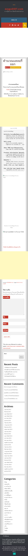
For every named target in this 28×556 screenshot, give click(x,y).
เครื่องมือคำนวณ (10, 282)
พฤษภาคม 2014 (8, 455)
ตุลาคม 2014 (7, 444)
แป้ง (5, 526)
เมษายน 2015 (7, 431)
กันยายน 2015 (7, 422)
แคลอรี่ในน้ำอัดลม (14, 392)
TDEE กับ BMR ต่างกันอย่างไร (11, 247)
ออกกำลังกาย (7, 513)
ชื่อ (4, 317)
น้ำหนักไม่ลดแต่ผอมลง (14, 395)
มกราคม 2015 (7, 438)
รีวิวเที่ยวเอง (6, 536)
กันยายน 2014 (7, 447)
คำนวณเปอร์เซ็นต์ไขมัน (12, 389)
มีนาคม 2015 (7, 433)
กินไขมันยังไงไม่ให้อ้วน (10, 376)
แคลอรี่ (4, 283)
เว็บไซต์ (5, 330)
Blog (5, 482)
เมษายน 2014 (7, 458)
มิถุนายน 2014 (7, 453)
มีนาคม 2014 (7, 460)
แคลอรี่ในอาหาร (8, 524)
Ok (14, 553)
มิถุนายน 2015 (7, 427)
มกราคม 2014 (7, 464)
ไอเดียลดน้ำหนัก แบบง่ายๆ (10, 371)
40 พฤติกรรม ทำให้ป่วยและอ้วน (12, 369)
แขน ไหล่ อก (7, 521)
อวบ (5, 398)
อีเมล (4, 323)
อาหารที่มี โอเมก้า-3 (9, 374)
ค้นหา (5, 353)
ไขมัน (5, 530)
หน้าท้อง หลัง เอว (8, 510)
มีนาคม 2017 (7, 411)
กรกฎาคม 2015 (8, 425)
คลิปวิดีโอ (6, 493)
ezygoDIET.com (14, 9)
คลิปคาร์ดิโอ (7, 488)
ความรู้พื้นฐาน (7, 495)
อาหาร (6, 515)
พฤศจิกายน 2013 (8, 469)
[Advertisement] (14, 42)
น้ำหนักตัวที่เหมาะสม (12, 398)
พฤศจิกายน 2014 (8, 442)
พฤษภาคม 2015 (8, 429)
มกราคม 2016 (7, 418)
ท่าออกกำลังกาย (8, 497)
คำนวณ (20, 282)
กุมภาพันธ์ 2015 (8, 436)
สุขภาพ (6, 508)
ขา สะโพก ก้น (7, 486)
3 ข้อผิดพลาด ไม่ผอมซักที (10, 367)
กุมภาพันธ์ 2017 (8, 414)
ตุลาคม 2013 (7, 471)
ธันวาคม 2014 (7, 440)
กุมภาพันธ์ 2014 (8, 462)
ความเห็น (6, 297)
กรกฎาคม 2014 (8, 451)
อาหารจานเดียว (8, 517)
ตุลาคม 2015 (7, 420)
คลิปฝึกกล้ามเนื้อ (8, 490)
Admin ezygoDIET (16, 67)
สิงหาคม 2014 (7, 449)
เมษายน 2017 (7, 409)
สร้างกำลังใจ (7, 506)
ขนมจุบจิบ (6, 484)
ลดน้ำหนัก (6, 501)
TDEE (8, 89)
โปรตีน (6, 528)
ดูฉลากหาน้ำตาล (13, 387)
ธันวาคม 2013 (7, 466)
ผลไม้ (5, 499)
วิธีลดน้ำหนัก (7, 504)
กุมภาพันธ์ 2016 (8, 416)
